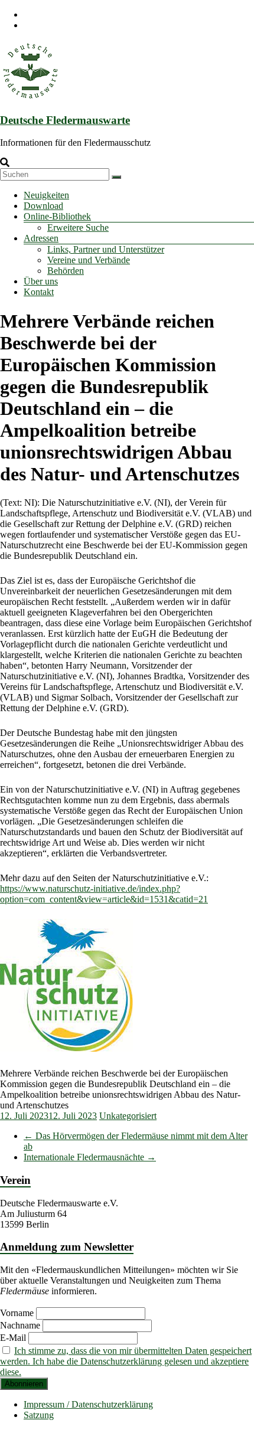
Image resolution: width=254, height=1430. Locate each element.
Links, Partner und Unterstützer (105, 249)
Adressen (41, 238)
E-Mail (13, 1338)
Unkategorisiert (128, 1116)
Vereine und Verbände (88, 260)
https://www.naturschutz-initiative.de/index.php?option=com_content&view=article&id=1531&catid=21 (104, 893)
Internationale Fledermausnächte (90, 1157)
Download (43, 206)
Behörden (65, 271)
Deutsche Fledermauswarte (65, 120)
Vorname (17, 1313)
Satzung (39, 1415)
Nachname (20, 1325)
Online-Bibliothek (57, 216)
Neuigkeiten (46, 195)
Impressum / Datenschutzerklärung (88, 1404)
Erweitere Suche (78, 227)
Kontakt (39, 292)
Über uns (41, 281)
